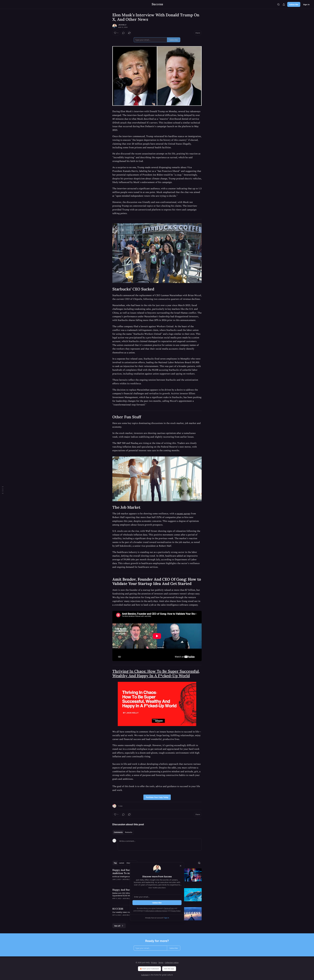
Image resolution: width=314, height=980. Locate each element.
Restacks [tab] (128, 832)
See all (117, 925)
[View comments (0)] (123, 32)
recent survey (183, 513)
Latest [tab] (121, 863)
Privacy (154, 962)
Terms (160, 962)
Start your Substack (150, 968)
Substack (145, 975)
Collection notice (171, 962)
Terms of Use (169, 908)
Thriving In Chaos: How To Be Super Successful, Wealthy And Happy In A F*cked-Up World (156, 673)
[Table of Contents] (2, 490)
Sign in (306, 4)
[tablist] (123, 832)
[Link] (109, 289)
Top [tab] (115, 863)
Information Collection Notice (156, 911)
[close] (181, 866)
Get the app (169, 968)
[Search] (278, 4)
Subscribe (293, 4)
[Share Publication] (283, 4)
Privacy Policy (175, 911)
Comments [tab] (118, 832)
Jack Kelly (122, 25)
